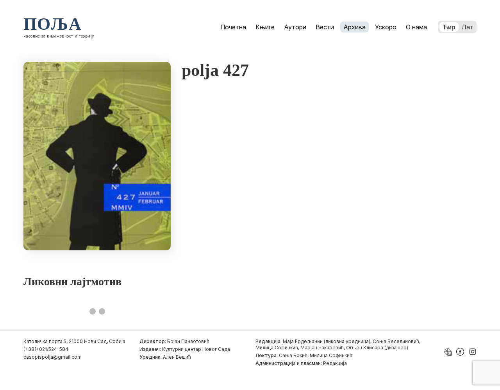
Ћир (449, 27)
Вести (325, 27)
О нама (416, 27)
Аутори (295, 27)
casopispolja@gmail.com (52, 357)
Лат (467, 27)
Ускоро (385, 27)
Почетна (233, 27)
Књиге (265, 27)
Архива (354, 27)
